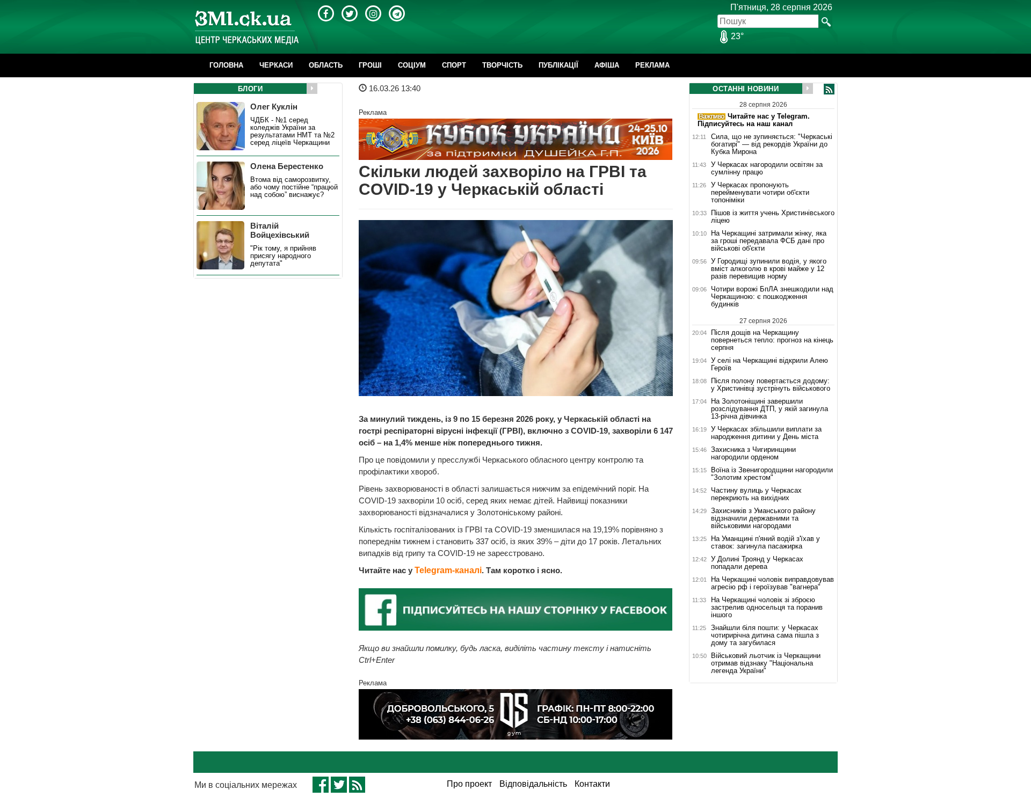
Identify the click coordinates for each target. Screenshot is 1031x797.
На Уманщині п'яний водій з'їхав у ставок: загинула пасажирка (765, 542)
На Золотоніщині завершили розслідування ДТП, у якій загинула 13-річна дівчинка (769, 409)
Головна (226, 65)
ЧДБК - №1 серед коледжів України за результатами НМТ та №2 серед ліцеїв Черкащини (292, 131)
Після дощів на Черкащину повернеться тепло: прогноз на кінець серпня (772, 340)
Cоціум (412, 65)
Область (326, 65)
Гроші (370, 65)
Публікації (558, 65)
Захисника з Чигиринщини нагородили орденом (753, 453)
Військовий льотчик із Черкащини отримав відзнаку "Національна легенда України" (766, 663)
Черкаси (276, 65)
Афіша (606, 65)
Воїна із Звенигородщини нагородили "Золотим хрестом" (772, 473)
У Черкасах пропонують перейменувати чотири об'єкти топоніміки (760, 192)
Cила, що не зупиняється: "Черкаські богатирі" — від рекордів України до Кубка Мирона (771, 144)
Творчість (502, 65)
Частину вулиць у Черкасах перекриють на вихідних (756, 494)
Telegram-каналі (448, 570)
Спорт (454, 65)
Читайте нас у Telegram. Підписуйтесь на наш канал (754, 120)
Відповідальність (533, 783)
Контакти (592, 783)
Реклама (652, 65)
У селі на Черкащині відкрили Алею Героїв (769, 364)
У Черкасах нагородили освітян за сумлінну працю (767, 168)
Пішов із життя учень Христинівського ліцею (772, 216)
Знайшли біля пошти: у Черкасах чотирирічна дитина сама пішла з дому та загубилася (765, 635)
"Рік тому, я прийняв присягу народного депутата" (283, 256)
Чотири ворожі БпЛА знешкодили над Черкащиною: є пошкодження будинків (772, 297)
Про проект (469, 783)
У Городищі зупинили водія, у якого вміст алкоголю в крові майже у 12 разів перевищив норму (768, 269)
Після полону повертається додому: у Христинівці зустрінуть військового (770, 384)
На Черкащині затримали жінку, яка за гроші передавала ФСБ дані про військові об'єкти (768, 241)
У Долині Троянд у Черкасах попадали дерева (757, 563)
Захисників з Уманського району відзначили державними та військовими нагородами (763, 518)
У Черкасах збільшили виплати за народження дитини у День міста (766, 433)
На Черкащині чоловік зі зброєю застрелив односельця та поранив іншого (767, 607)
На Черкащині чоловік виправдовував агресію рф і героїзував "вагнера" (772, 583)
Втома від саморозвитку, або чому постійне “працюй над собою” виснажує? (294, 187)
